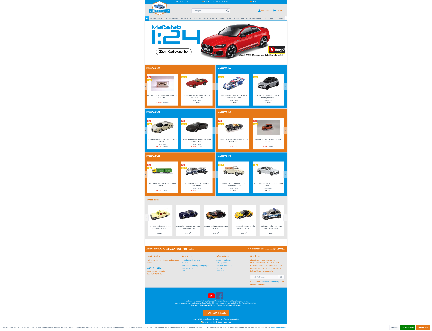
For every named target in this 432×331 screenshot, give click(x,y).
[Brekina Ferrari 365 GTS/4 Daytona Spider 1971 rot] (162, 83)
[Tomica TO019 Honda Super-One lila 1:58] (268, 83)
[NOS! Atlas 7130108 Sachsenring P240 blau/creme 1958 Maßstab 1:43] (268, 127)
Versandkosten (220, 301)
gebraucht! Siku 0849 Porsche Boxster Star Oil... (216, 227)
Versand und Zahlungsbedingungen (195, 265)
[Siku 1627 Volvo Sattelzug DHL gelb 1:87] (197, 83)
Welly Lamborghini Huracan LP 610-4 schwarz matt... (162, 140)
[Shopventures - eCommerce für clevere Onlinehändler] (216, 322)
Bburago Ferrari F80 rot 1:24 (196, 139)
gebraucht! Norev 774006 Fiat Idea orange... (234, 140)
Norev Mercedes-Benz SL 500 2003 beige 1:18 (268, 184)
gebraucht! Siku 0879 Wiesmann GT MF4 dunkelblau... (160, 227)
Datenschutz (220, 268)
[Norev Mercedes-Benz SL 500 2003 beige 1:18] (268, 171)
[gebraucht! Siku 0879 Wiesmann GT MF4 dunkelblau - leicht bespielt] (160, 214)
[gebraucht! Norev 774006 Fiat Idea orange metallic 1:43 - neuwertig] (233, 127)
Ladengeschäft (221, 263)
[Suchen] (227, 10)
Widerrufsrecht (187, 268)
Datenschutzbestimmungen (270, 281)
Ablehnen (394, 327)
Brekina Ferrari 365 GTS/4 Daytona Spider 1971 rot (162, 96)
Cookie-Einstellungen (224, 260)
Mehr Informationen (279, 327)
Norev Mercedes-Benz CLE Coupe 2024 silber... (233, 184)
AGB (183, 271)
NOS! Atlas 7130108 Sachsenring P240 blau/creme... (268, 140)
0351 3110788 (154, 268)
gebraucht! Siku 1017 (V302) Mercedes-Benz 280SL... (271, 227)
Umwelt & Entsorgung (224, 265)
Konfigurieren (423, 327)
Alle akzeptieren (408, 327)
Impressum (220, 271)
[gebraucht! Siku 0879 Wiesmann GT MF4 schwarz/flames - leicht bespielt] (188, 214)
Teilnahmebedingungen (191, 260)
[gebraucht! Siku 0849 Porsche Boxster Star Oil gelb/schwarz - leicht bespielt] (216, 214)
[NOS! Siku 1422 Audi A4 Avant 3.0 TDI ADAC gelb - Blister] (197, 171)
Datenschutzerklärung (207, 305)
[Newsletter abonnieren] (281, 277)
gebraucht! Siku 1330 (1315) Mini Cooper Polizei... (243, 227)
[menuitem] (210, 10)
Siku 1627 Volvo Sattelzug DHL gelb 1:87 (197, 95)
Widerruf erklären (217, 313)
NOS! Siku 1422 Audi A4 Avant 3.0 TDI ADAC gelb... (197, 184)
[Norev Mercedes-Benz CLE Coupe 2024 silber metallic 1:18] (233, 171)
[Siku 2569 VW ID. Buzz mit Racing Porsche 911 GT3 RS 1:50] (162, 171)
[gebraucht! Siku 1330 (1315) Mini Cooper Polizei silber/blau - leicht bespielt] (244, 214)
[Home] (147, 18)
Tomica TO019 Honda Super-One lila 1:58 (268, 95)
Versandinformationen (249, 303)
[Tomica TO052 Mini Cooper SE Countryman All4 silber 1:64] (233, 83)
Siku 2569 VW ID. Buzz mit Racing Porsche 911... (162, 184)
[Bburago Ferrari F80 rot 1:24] (197, 127)
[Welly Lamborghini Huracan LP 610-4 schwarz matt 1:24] (162, 127)
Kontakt (185, 263)
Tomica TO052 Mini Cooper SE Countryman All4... (234, 96)
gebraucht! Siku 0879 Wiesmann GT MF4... (188, 227)
